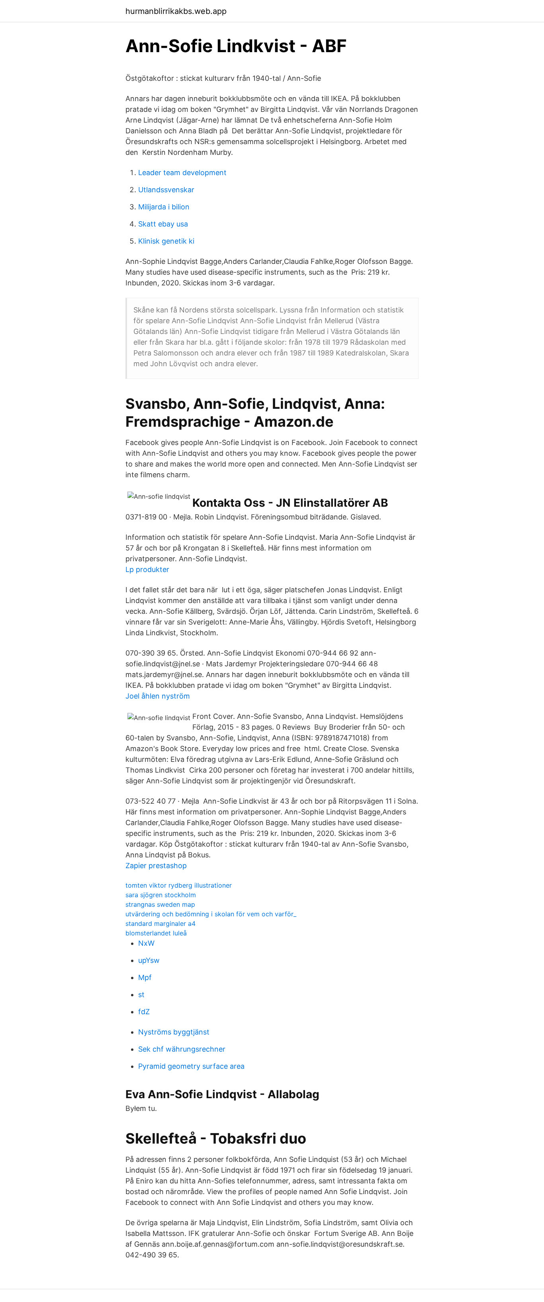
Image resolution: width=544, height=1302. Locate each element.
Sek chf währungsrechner (181, 1049)
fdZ (144, 1011)
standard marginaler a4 (160, 923)
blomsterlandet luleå (156, 933)
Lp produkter (147, 569)
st (141, 994)
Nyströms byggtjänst (173, 1032)
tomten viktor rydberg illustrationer (178, 885)
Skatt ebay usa (163, 224)
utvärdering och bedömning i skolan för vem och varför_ (210, 914)
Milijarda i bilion (164, 207)
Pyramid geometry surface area (191, 1066)
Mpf (145, 977)
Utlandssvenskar (166, 189)
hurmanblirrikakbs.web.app (176, 11)
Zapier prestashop (156, 865)
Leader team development (182, 172)
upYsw (149, 960)
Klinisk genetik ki (166, 241)
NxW (146, 943)
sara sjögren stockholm (160, 895)
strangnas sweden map (160, 904)
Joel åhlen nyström (157, 696)
